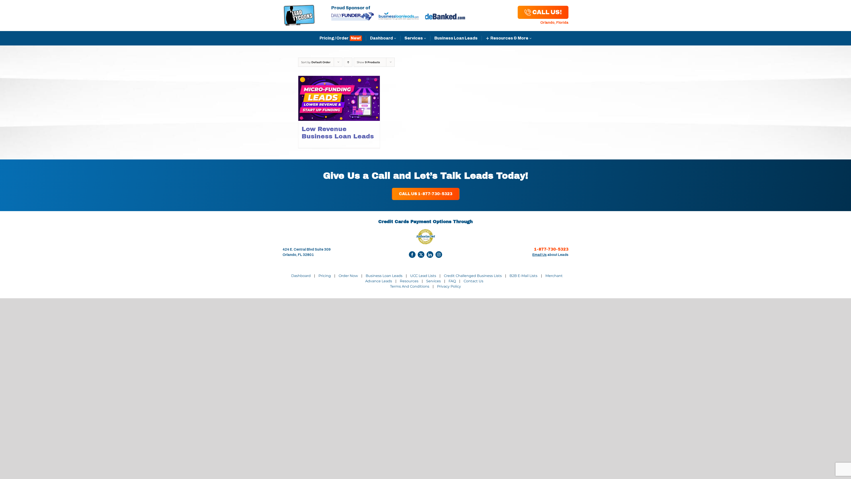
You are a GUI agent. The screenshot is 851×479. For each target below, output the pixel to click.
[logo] (299, 7)
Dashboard (381, 38)
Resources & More (509, 38)
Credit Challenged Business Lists (473, 276)
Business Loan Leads (456, 38)
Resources (409, 281)
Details (374, 78)
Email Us (539, 255)
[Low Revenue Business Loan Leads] (339, 98)
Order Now (348, 276)
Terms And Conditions (409, 286)
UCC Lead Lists (423, 276)
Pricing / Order (334, 38)
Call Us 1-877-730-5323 (425, 194)
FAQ (452, 281)
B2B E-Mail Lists (523, 276)
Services (413, 38)
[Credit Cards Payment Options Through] (412, 254)
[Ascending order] (348, 62)
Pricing (324, 276)
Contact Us (473, 281)
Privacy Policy (449, 286)
